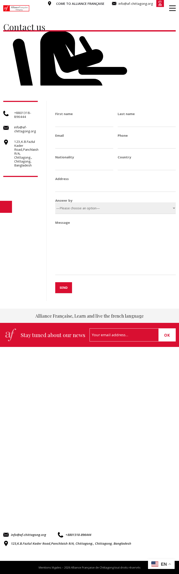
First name (64, 114)
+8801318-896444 (78, 534)
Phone (123, 135)
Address (62, 179)
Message (62, 222)
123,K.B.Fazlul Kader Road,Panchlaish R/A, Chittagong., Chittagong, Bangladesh (71, 543)
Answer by (63, 200)
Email (59, 135)
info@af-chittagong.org (28, 534)
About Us (86, 10)
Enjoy (138, 10)
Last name (126, 114)
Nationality (64, 157)
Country (124, 157)
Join (159, 10)
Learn (114, 10)
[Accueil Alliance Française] (16, 8)
